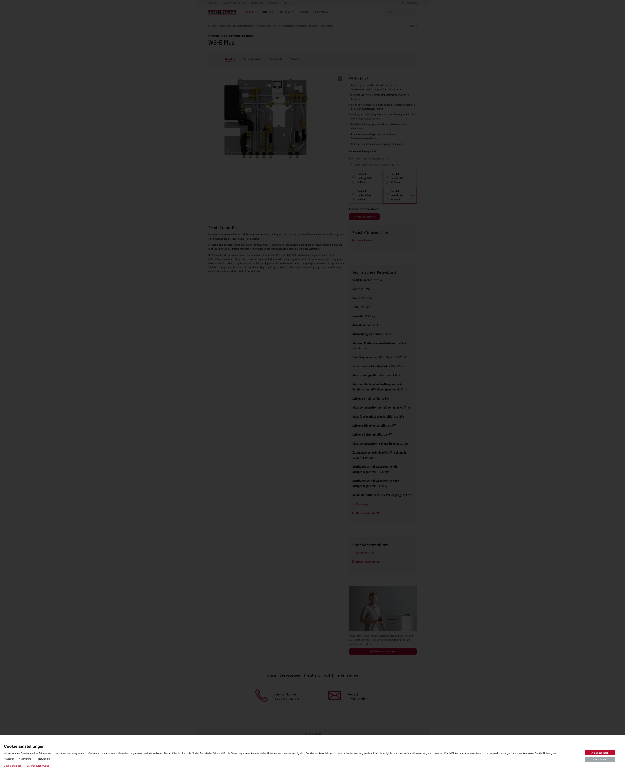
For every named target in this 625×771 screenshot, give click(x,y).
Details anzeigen (12, 765)
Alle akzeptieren (600, 752)
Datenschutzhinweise (38, 765)
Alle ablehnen (600, 759)
